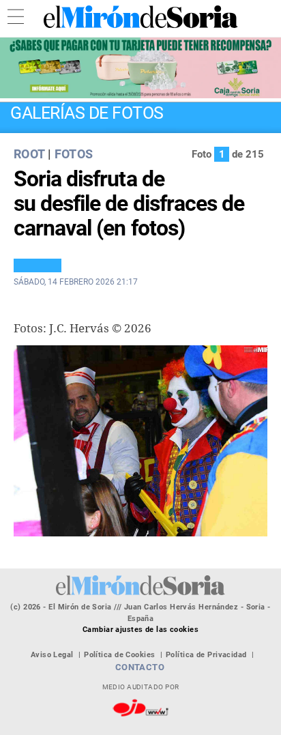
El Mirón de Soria (140, 16)
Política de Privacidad (206, 654)
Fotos (74, 154)
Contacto (140, 667)
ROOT (29, 154)
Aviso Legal (52, 654)
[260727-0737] (140, 67)
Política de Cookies (119, 654)
